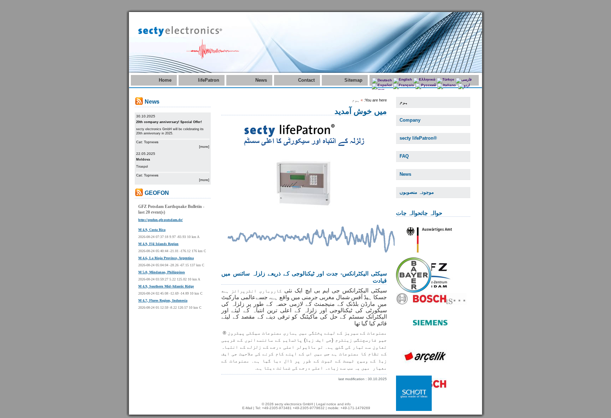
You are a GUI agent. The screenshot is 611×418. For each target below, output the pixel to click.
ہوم (404, 102)
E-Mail (247, 408)
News (261, 80)
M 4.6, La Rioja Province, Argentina (166, 258)
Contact (306, 80)
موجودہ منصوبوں (417, 192)
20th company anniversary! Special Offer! (169, 122)
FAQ (404, 156)
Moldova (143, 159)
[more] (204, 147)
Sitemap (353, 80)
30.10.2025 (145, 116)
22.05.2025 (145, 154)
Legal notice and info (333, 404)
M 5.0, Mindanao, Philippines (161, 272)
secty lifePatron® (418, 138)
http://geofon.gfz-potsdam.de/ (160, 220)
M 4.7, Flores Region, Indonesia (162, 300)
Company (410, 120)
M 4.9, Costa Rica (151, 230)
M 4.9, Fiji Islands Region (158, 244)
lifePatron (208, 80)
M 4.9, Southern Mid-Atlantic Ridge (166, 286)
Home (165, 80)
